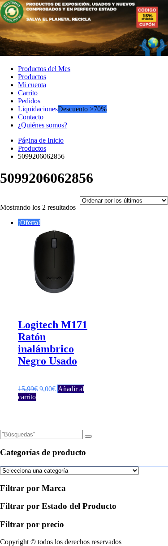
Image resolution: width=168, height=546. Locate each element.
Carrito (28, 93)
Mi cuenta (32, 85)
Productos (32, 76)
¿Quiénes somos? (42, 125)
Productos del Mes (44, 68)
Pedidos (29, 101)
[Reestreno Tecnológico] (84, 53)
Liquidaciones (38, 109)
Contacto (30, 117)
